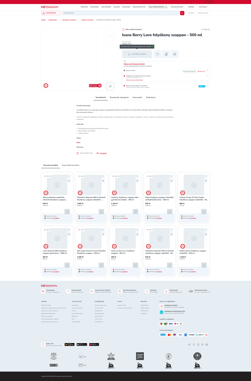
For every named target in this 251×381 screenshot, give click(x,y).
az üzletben (56, 218)
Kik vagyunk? (75, 305)
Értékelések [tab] (151, 97)
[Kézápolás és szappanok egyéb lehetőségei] (77, 19)
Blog (73, 319)
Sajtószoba (75, 316)
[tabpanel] (125, 129)
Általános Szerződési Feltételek (49, 311)
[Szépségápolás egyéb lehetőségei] (58, 19)
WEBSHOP (84, 7)
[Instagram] (198, 344)
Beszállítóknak (144, 311)
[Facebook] (194, 344)
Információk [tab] (137, 97)
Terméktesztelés (99, 322)
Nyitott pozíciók (122, 305)
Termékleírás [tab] (100, 97)
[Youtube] (202, 344)
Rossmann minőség (77, 308)
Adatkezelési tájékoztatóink (48, 313)
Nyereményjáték (76, 322)
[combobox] (121, 13)
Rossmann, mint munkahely (125, 308)
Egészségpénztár (99, 313)
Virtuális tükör (98, 319)
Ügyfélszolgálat (145, 308)
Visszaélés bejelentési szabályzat (50, 319)
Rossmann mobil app (100, 305)
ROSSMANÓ (126, 7)
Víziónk (74, 311)
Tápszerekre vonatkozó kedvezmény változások (53, 308)
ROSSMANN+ (94, 7)
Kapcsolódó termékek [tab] (70, 165)
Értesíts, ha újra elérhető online (134, 80)
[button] (178, 7)
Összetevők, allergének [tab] (119, 97)
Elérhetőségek (144, 305)
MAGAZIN (117, 7)
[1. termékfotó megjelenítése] (110, 31)
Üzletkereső (144, 313)
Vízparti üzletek (99, 316)
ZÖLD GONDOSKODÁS (156, 7)
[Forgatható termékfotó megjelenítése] (110, 86)
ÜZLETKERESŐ (106, 7)
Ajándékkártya (98, 311)
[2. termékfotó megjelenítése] (110, 41)
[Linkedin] (207, 344)
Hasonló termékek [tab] (50, 165)
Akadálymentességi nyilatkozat (49, 322)
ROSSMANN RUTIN (139, 7)
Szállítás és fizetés (46, 305)
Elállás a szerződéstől (47, 316)
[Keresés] (182, 13)
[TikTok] (189, 344)
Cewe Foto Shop (99, 308)
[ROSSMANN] (49, 286)
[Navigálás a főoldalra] (49, 7)
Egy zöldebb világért (77, 313)
